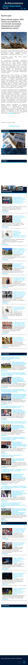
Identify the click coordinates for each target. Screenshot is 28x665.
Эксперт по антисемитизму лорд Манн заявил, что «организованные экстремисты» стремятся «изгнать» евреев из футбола (19, 591)
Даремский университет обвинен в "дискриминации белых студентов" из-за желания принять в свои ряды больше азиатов (19, 251)
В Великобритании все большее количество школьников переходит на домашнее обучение (19, 339)
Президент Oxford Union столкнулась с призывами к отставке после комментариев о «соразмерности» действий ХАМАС (19, 218)
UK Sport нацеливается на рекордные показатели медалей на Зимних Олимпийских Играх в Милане (19, 575)
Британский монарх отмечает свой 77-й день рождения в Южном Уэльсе (12, 407)
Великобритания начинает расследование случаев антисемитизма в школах (19, 279)
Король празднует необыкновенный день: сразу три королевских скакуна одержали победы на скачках (13, 374)
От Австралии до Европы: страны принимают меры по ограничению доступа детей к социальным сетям (19, 324)
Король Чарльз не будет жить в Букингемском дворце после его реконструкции (10, 358)
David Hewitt (11, 113)
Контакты (4, 153)
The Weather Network (14, 126)
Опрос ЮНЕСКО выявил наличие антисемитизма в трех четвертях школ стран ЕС (19, 308)
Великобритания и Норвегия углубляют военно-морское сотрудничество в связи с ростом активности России (14, 391)
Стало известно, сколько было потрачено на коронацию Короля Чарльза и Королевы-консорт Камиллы (14, 487)
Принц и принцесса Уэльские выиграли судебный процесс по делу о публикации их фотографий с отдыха (13, 438)
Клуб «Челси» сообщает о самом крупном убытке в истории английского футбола (19, 544)
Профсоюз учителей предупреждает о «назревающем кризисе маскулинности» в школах (19, 265)
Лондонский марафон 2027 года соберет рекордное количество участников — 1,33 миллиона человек (19, 530)
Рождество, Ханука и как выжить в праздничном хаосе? (11, 456)
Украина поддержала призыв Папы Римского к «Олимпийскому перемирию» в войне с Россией (19, 560)
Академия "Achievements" (8, 152)
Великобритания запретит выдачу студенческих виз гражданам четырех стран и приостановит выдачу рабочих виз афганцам (19, 294)
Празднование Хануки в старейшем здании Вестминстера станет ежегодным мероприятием (13, 471)
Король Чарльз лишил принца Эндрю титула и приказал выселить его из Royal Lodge (14, 422)
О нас (3, 150)
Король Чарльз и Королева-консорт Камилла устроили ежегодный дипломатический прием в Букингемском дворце (13, 504)
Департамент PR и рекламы (9, 148)
